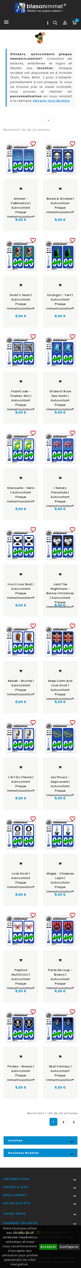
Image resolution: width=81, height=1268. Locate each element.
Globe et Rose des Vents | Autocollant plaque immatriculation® (60, 398)
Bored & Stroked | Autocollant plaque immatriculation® (60, 205)
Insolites (15, 1140)
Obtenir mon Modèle (51, 101)
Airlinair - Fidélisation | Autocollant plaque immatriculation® (20, 206)
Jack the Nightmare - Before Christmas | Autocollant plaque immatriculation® (60, 591)
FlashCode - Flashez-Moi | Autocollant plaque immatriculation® (20, 398)
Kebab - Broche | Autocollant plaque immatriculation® (20, 687)
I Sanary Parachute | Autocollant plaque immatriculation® (60, 495)
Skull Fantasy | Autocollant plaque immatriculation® (60, 1073)
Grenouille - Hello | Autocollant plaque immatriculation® (20, 495)
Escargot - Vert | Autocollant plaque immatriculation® (60, 302)
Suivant (73, 1122)
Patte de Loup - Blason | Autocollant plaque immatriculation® (60, 977)
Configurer (69, 1247)
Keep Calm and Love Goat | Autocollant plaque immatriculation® (60, 688)
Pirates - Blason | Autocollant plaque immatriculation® (20, 1073)
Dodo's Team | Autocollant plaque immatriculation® (20, 302)
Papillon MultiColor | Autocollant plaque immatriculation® (20, 977)
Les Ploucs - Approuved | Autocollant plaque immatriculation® (60, 784)
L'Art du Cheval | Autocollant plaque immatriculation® (20, 784)
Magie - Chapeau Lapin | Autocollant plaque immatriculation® (60, 881)
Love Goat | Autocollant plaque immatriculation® (20, 880)
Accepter (48, 1247)
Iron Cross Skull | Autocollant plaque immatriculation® (20, 591)
